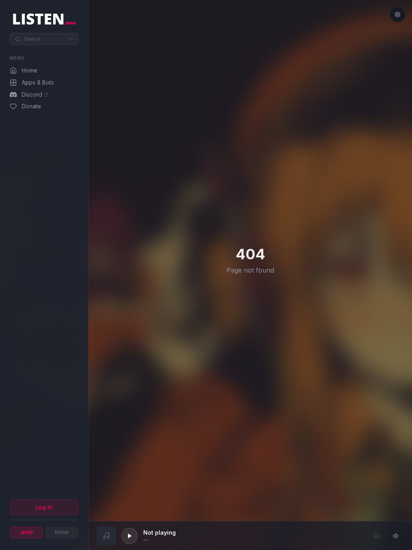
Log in (44, 507)
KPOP (62, 532)
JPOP (26, 532)
